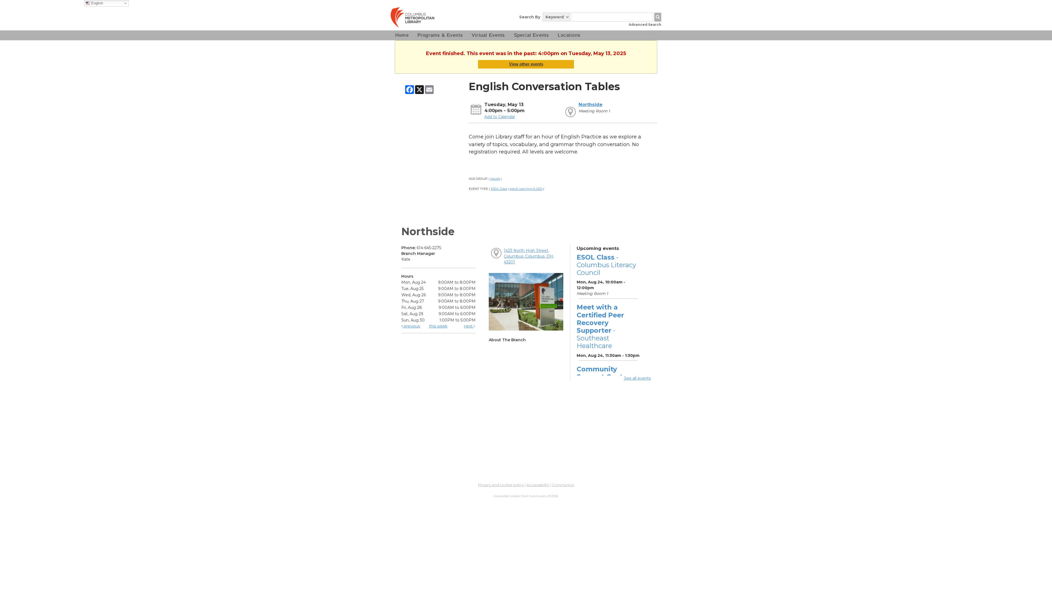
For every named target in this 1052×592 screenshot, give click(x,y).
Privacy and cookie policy (501, 485)
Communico (563, 485)
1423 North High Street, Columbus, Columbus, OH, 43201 (529, 256)
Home (402, 35)
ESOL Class (499, 189)
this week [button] (438, 326)
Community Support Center (603, 373)
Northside (590, 104)
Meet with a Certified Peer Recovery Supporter (600, 326)
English (96, 3)
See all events (637, 378)
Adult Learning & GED (526, 189)
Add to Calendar (499, 116)
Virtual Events (488, 35)
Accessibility (538, 485)
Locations (569, 35)
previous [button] (411, 326)
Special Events (531, 35)
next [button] (469, 326)
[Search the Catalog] (657, 17)
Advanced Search (645, 24)
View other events (526, 64)
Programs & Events (440, 35)
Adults (495, 179)
